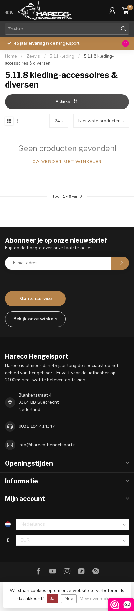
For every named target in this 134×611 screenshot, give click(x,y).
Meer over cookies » (98, 598)
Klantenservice (35, 298)
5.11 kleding (62, 56)
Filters (63, 102)
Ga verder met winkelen (67, 162)
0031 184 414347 (37, 426)
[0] (125, 10)
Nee (69, 598)
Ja (52, 598)
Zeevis (33, 56)
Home (11, 56)
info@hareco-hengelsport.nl (48, 445)
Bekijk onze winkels (35, 319)
